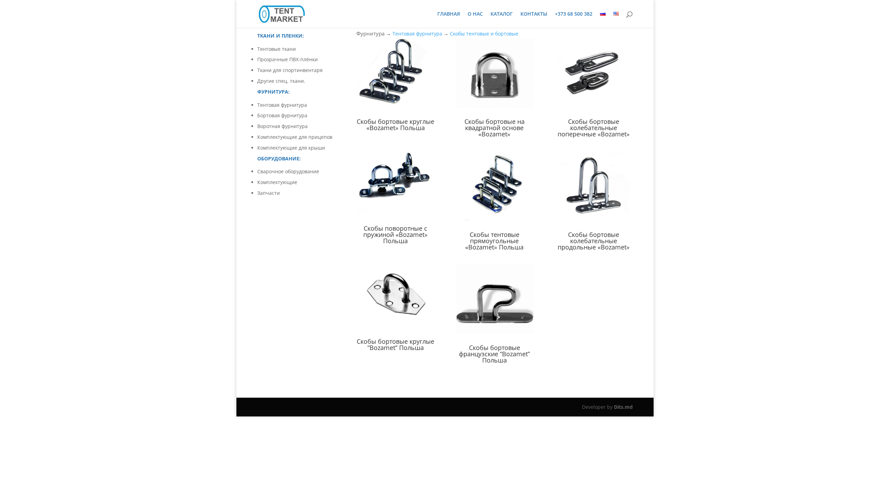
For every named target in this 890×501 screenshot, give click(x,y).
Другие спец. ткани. (281, 81)
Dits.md (623, 407)
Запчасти (268, 193)
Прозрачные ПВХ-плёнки (287, 59)
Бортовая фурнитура (282, 115)
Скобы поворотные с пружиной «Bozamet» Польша (395, 234)
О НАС (475, 14)
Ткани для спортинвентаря (290, 70)
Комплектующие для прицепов (294, 137)
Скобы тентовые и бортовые (484, 33)
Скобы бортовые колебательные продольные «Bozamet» (594, 240)
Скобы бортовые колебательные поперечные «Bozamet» (594, 127)
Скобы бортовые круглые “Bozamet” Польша (395, 344)
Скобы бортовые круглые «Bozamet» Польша (395, 124)
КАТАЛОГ (502, 14)
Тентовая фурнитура (282, 105)
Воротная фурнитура (282, 126)
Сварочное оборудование (288, 171)
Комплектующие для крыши (291, 147)
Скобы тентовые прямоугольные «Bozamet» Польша (494, 240)
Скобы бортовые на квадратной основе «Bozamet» (494, 127)
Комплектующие (277, 182)
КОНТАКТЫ (533, 14)
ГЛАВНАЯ (448, 14)
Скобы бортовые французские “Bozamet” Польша (494, 353)
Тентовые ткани (276, 49)
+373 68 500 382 (573, 14)
